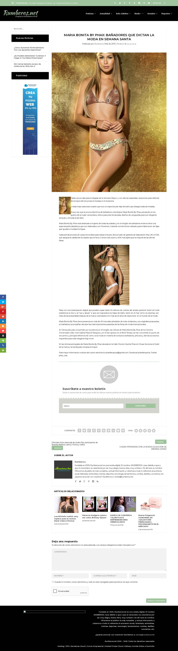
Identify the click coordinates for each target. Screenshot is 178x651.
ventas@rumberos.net (145, 635)
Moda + (137, 14)
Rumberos (98, 44)
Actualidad (105, 14)
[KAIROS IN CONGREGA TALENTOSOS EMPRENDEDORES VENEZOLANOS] (123, 504)
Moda (119, 44)
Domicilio (150, 646)
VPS (67, 646)
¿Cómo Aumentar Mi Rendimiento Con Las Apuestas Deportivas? (29, 49)
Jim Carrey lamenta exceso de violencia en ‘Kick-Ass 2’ (27, 65)
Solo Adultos (122, 14)
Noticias (89, 14)
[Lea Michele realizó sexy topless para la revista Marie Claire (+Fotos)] (67, 504)
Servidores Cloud (78, 646)
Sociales (151, 14)
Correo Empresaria (95, 646)
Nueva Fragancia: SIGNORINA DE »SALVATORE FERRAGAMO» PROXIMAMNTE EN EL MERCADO (148, 520)
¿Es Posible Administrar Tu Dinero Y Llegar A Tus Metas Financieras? (30, 57)
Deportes (165, 14)
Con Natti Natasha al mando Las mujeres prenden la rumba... (54, 3)
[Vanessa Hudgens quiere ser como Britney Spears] (95, 504)
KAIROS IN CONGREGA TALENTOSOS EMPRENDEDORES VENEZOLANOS (121, 518)
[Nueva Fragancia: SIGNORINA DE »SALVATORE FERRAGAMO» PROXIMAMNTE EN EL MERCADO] (151, 504)
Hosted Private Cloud (114, 646)
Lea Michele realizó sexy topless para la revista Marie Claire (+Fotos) (66, 518)
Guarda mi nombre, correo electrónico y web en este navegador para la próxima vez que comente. (96, 582)
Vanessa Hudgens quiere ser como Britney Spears (94, 516)
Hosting (61, 646)
